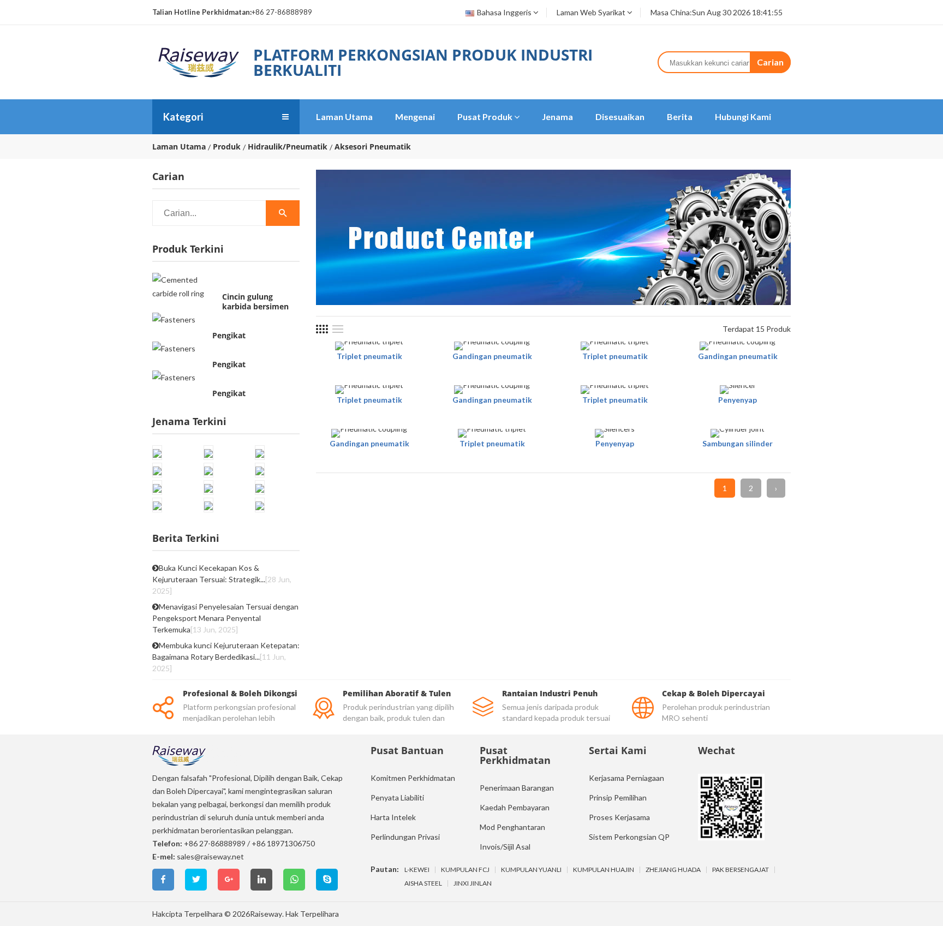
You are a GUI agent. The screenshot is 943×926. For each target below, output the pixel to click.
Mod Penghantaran (512, 827)
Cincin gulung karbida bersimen (255, 302)
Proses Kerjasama (619, 817)
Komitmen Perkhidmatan (413, 777)
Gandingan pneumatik (492, 356)
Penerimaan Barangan (517, 787)
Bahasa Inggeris (504, 12)
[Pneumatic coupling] (492, 346)
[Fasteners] (173, 319)
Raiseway (266, 913)
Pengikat (229, 335)
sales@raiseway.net (210, 856)
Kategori (183, 117)
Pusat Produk (484, 116)
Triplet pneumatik (369, 356)
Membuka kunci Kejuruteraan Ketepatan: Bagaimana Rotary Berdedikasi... (226, 657)
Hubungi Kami (743, 116)
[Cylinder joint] (738, 433)
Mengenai (415, 116)
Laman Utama (344, 116)
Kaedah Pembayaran (515, 807)
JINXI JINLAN (472, 883)
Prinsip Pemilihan (618, 797)
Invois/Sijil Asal (505, 846)
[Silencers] (615, 433)
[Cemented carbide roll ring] (184, 286)
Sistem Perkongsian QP (629, 836)
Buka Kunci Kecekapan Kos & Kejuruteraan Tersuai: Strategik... (221, 579)
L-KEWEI (416, 870)
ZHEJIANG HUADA (673, 870)
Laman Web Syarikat (591, 12)
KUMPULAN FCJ (465, 870)
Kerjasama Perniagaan (626, 777)
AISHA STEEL (423, 883)
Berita (680, 116)
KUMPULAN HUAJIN (603, 870)
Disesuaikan (619, 116)
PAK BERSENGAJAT (740, 870)
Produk (227, 147)
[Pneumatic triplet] (369, 346)
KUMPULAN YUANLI (531, 870)
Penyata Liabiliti (397, 797)
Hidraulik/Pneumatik (287, 147)
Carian (770, 62)
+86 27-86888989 (215, 843)
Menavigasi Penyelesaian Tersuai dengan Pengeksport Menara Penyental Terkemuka (225, 618)
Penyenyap (737, 399)
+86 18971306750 (283, 843)
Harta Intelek (393, 817)
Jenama (557, 116)
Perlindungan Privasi (405, 836)
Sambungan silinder (737, 443)
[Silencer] (738, 389)
